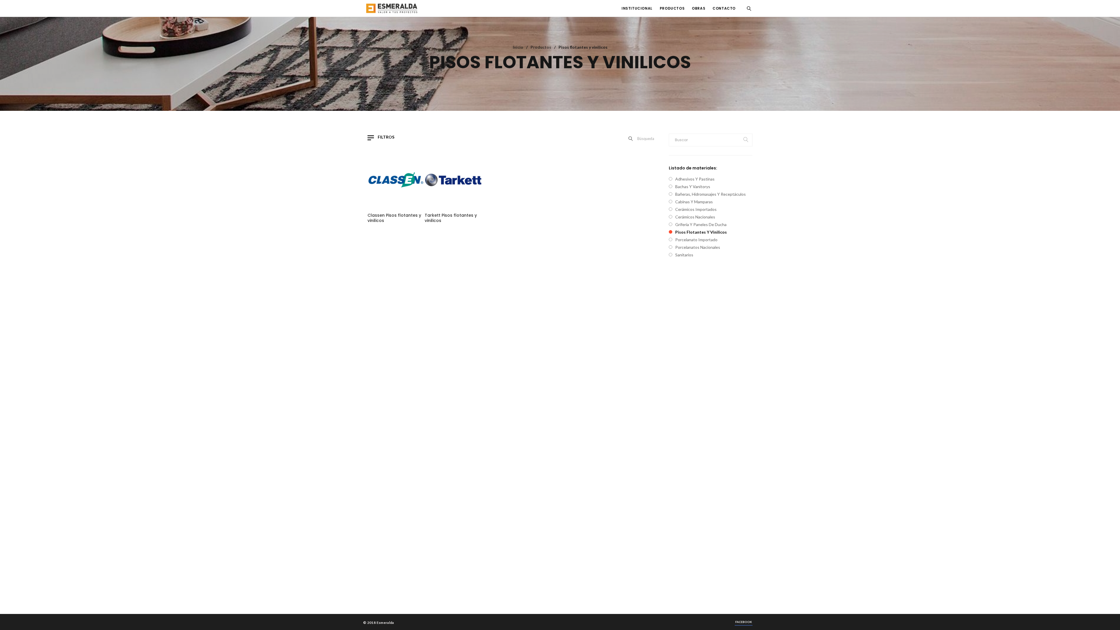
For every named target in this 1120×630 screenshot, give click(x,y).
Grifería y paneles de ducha (701, 224)
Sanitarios (684, 254)
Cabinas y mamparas (694, 201)
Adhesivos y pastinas (695, 178)
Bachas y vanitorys (692, 186)
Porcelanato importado (696, 239)
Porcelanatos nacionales (697, 247)
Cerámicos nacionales (695, 216)
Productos (541, 47)
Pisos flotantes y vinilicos (701, 232)
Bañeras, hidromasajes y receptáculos (710, 194)
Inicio (518, 47)
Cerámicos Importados (696, 209)
